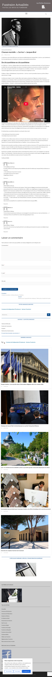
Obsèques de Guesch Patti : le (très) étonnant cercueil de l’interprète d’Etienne (20, 426)
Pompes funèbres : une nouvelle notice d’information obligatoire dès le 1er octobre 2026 (22, 384)
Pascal (19, 674)
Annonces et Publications (7, 613)
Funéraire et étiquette (6, 629)
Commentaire (5, 245)
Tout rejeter (17, 671)
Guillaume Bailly (7, 49)
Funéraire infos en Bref (6, 632)
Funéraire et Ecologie (6, 627)
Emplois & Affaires (5, 616)
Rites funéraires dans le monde (8, 641)
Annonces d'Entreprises (7, 611)
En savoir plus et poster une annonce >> (11, 333)
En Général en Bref (5, 618)
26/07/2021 (7, 54)
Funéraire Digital (5, 625)
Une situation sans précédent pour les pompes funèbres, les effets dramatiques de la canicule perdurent (26, 509)
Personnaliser (9, 671)
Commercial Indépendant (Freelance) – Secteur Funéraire (16, 309)
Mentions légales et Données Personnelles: (28, 674)
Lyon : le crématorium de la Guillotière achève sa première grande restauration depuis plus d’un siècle (25, 467)
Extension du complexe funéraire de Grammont (12, 550)
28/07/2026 (5, 428)
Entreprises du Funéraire (7, 620)
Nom (3, 265)
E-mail (3, 273)
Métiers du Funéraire (6, 636)
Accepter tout (26, 671)
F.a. (3, 54)
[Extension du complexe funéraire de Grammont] (26, 531)
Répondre (6, 178)
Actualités (4, 609)
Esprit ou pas (4, 622)
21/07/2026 (5, 552)
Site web (3, 281)
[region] (17, 666)
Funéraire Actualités (15, 4)
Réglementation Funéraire (7, 639)
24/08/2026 (5, 386)
